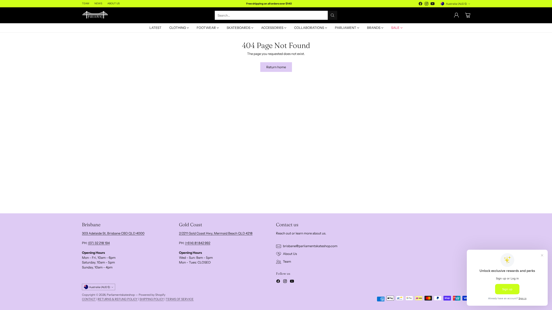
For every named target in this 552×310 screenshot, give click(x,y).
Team (287, 261)
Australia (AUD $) (456, 3)
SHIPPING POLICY (152, 299)
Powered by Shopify (152, 294)
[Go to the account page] (456, 15)
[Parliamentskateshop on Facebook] (420, 4)
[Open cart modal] (468, 15)
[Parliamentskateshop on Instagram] (426, 4)
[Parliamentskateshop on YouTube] (432, 4)
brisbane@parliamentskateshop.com (310, 246)
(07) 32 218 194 (99, 243)
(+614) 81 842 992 (197, 243)
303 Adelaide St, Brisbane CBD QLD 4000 (113, 233)
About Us (290, 254)
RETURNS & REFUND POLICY (118, 299)
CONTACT (89, 299)
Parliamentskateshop (121, 294)
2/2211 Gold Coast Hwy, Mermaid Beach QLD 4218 (215, 233)
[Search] (332, 15)
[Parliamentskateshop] (95, 15)
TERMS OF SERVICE (180, 299)
